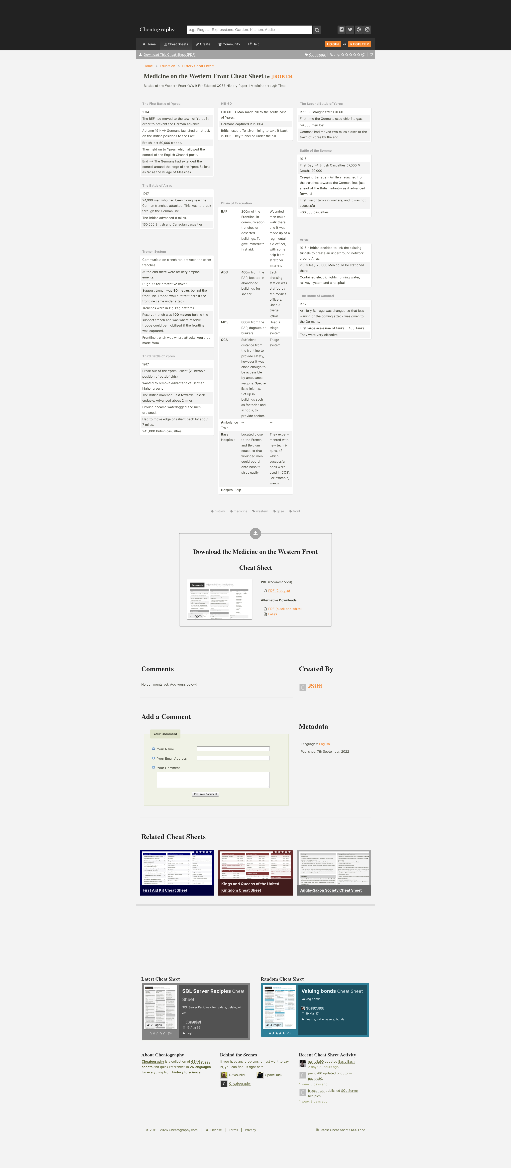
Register (359, 44)
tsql (188, 1033)
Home (151, 44)
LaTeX (272, 614)
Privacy (250, 1130)
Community (231, 44)
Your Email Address (172, 758)
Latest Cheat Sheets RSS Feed (342, 1130)
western (262, 511)
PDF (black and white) (285, 609)
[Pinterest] (359, 30)
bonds (340, 1019)
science (194, 1072)
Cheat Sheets (177, 44)
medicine (240, 511)
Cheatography (153, 1061)
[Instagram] (367, 30)
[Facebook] (342, 30)
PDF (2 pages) (279, 591)
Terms (233, 1130)
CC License (213, 1130)
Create (204, 44)
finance (310, 1019)
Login (333, 44)
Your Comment (168, 768)
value (320, 1019)
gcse (280, 511)
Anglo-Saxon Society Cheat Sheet (331, 890)
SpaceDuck (273, 1075)
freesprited (193, 1021)
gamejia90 (316, 1061)
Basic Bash (346, 1061)
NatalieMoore (315, 1007)
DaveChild (237, 1075)
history (220, 511)
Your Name (165, 749)
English (324, 744)
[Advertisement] (255, 11)
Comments (317, 54)
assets (329, 1019)
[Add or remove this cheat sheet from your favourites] (371, 54)
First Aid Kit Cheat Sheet (165, 890)
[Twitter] (350, 30)
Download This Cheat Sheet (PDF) (169, 54)
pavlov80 (315, 1073)
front (296, 511)
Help (255, 44)
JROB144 (315, 685)
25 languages (200, 1067)
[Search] (317, 30)
